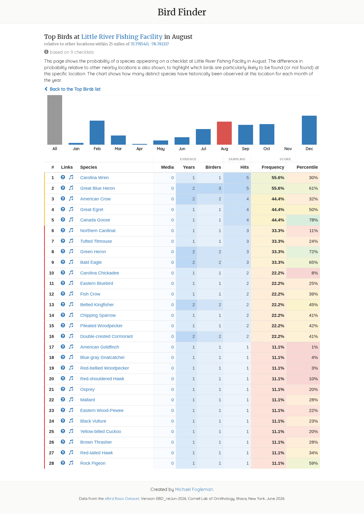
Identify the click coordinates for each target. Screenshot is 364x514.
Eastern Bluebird (96, 283)
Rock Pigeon (92, 463)
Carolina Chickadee (99, 273)
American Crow (95, 198)
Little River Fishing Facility (122, 37)
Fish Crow (90, 294)
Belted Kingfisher (97, 304)
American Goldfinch (99, 347)
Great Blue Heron (97, 188)
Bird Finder (182, 12)
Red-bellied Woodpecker (104, 368)
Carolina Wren (94, 177)
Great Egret (91, 209)
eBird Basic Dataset (122, 498)
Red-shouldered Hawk (102, 378)
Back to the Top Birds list (75, 89)
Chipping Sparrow (98, 315)
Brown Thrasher (96, 442)
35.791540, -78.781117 (149, 44)
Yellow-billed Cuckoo (100, 431)
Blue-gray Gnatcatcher (102, 357)
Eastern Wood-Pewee (102, 410)
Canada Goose (95, 219)
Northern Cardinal (97, 230)
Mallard (87, 399)
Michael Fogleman (194, 489)
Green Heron (93, 251)
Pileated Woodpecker (101, 325)
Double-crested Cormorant (106, 336)
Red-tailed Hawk (96, 452)
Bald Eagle (91, 262)
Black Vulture (93, 421)
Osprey (87, 389)
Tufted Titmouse (96, 241)
